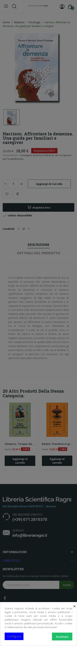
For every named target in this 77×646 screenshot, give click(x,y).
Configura (14, 636)
